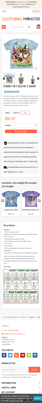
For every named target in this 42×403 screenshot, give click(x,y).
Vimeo (28, 355)
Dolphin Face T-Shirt (11, 210)
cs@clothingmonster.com (21, 7)
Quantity (8, 125)
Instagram (35, 355)
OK (35, 370)
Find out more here (16, 401)
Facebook (4, 355)
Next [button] (39, 200)
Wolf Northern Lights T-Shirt (31, 210)
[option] (11, 203)
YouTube (22, 355)
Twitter (10, 355)
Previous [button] (2, 200)
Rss (16, 355)
